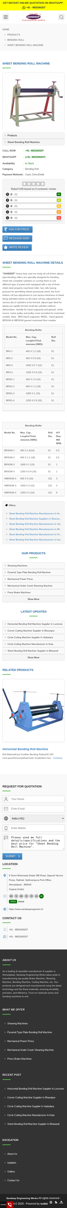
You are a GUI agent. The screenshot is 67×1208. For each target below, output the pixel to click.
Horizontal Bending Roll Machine (25, 749)
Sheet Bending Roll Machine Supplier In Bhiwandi (32, 650)
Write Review (18, 247)
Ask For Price (19, 229)
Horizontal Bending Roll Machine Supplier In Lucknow (34, 624)
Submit (11, 856)
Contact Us (13, 1180)
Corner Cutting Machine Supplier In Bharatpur (31, 630)
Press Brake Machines (19, 592)
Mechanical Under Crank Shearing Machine (29, 585)
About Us (12, 1153)
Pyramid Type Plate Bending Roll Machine (29, 572)
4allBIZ (44, 1203)
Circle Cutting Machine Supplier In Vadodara (30, 637)
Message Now (19, 238)
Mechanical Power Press (20, 579)
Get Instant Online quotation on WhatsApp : (33, 5)
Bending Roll (15, 40)
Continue (57, 758)
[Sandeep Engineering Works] (33, 17)
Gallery (11, 1171)
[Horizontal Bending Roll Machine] (33, 710)
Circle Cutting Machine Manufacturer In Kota (30, 644)
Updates (11, 1162)
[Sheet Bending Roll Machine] (33, 104)
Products (13, 34)
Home (5, 29)
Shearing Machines (17, 565)
